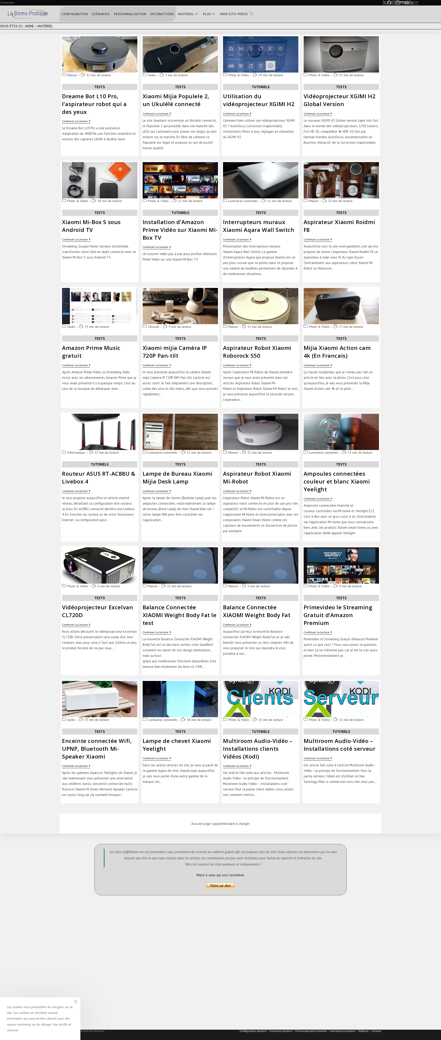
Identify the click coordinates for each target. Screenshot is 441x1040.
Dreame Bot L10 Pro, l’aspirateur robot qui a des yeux (94, 103)
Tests (99, 87)
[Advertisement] (211, 973)
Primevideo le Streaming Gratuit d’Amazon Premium (338, 614)
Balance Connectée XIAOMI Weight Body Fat (256, 611)
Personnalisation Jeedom (311, 1031)
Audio (152, 75)
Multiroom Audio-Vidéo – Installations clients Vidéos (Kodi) (257, 748)
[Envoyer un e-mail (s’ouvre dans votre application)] (415, 3)
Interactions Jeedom (342, 1031)
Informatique (76, 452)
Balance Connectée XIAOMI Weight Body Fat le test (180, 614)
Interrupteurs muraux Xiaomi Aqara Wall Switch (258, 225)
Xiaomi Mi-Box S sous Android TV (91, 225)
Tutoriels (261, 87)
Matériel (363, 1031)
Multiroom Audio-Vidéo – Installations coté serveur (340, 744)
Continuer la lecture (76, 121)
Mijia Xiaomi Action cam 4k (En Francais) (337, 351)
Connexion (7, 3)
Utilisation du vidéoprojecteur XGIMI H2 (258, 100)
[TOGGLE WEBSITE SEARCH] (251, 14)
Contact (376, 1031)
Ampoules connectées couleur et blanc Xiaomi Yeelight (337, 481)
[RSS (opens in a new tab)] (411, 2)
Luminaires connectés (243, 201)
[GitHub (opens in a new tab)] (402, 2)
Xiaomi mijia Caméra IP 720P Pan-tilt (175, 351)
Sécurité (153, 327)
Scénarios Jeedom (281, 1031)
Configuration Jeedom (253, 1031)
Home (29, 26)
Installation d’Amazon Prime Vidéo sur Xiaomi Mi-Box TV (180, 229)
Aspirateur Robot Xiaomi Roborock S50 (257, 351)
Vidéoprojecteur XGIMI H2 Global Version (340, 100)
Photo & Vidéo (238, 75)
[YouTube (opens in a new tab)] (406, 2)
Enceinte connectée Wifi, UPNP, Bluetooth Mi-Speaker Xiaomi (97, 748)
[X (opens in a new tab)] (384, 2)
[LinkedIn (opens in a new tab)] (398, 2)
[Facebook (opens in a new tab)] (389, 2)
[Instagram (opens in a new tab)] (393, 2)
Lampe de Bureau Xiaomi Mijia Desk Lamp (177, 477)
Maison (72, 75)
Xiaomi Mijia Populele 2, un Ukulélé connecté (176, 100)
